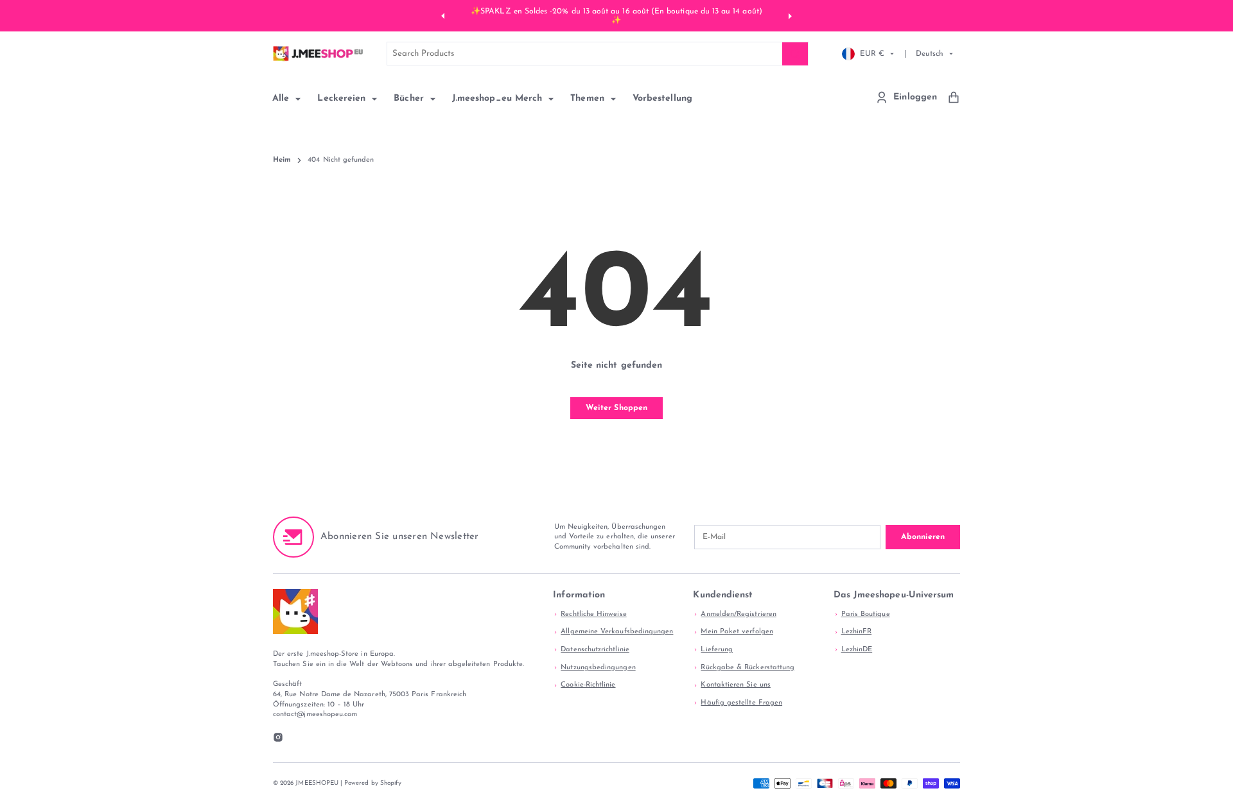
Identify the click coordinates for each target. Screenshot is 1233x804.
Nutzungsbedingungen (598, 667)
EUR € (872, 53)
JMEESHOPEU (316, 783)
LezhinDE (857, 649)
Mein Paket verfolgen (737, 631)
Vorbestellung (662, 98)
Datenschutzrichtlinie (595, 649)
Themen (589, 98)
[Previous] (444, 15)
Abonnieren (923, 537)
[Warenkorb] (953, 97)
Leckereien (343, 98)
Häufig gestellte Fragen (741, 702)
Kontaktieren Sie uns (735, 685)
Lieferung (717, 649)
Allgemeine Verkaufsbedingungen (617, 631)
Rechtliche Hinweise (593, 614)
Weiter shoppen (616, 408)
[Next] (788, 15)
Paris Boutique (865, 614)
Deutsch (929, 53)
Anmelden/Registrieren (738, 614)
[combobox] (598, 53)
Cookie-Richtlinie (588, 685)
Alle (282, 98)
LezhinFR (856, 631)
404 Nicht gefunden (341, 160)
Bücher (410, 98)
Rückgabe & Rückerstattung (747, 667)
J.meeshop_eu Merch (498, 98)
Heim (282, 160)
